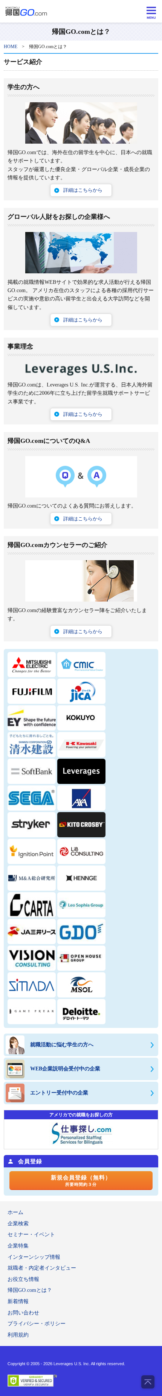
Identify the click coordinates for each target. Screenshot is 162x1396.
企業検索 (18, 1223)
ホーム (15, 1212)
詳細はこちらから (82, 190)
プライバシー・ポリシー (37, 1323)
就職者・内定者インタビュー (42, 1268)
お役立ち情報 (23, 1279)
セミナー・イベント (31, 1234)
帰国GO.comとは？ (30, 1290)
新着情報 (18, 1301)
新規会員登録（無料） (81, 1181)
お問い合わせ (23, 1313)
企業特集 (18, 1246)
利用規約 (18, 1335)
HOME (10, 46)
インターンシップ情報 (34, 1257)
